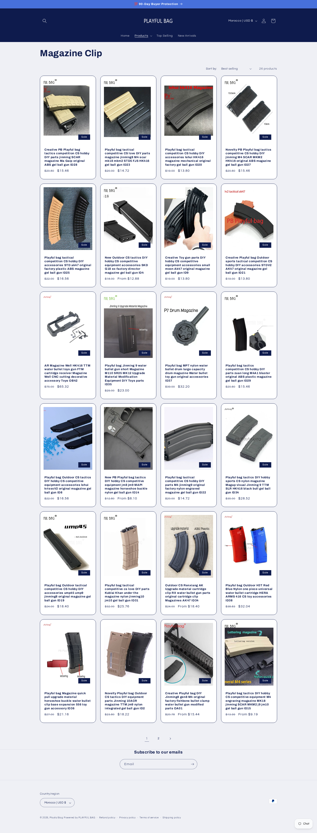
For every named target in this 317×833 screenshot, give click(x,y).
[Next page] (170, 738)
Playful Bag (56, 818)
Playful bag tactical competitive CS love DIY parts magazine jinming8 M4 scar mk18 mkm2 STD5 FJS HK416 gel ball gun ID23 (127, 157)
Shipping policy (172, 817)
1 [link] (147, 738)
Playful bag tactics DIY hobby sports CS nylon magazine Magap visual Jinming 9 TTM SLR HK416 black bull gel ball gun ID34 (248, 485)
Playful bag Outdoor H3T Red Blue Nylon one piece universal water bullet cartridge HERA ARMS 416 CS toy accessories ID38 (249, 593)
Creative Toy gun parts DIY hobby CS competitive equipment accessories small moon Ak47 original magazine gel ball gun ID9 (187, 265)
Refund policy (107, 817)
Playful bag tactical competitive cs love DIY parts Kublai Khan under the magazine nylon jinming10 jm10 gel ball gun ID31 (127, 593)
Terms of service (149, 817)
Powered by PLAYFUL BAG (79, 818)
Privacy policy (127, 817)
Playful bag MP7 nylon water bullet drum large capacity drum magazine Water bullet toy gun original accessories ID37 (187, 373)
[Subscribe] (192, 764)
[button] (44, 21)
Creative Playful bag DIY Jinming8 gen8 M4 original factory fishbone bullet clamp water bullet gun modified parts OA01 (187, 701)
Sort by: (211, 68)
